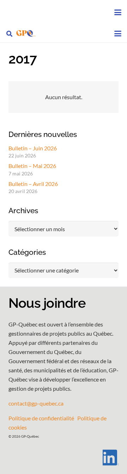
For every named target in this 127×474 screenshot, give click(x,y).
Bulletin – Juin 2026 (32, 148)
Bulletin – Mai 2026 (32, 165)
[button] (118, 12)
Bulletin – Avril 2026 (33, 183)
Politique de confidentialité (41, 418)
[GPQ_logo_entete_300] (26, 33)
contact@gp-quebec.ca (36, 403)
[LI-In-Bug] (63, 458)
